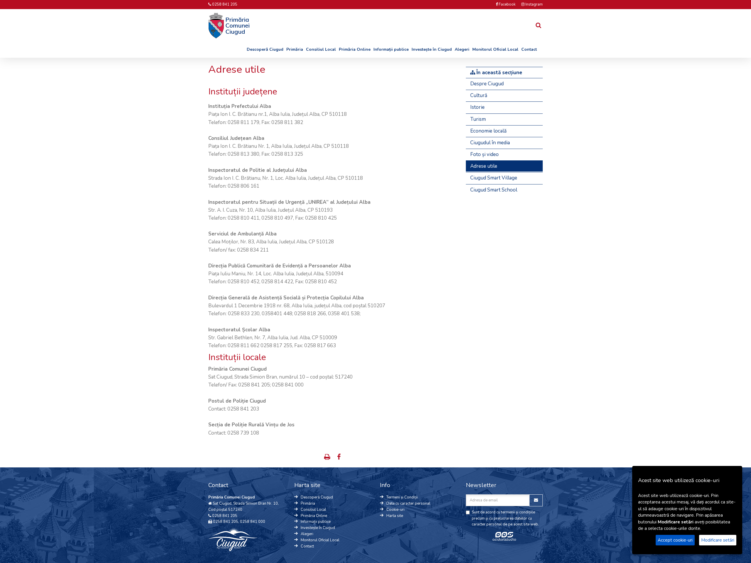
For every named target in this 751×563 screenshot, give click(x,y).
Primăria (294, 49)
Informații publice (391, 49)
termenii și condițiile (518, 512)
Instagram (534, 4)
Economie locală (488, 131)
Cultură (478, 95)
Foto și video (484, 154)
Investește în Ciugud (432, 49)
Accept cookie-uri (675, 540)
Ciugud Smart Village (493, 177)
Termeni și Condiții (402, 497)
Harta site (394, 515)
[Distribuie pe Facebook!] (339, 457)
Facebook (506, 4)
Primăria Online (355, 49)
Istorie (477, 107)
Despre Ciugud (487, 83)
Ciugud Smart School (493, 189)
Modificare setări (717, 540)
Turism (478, 119)
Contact (529, 49)
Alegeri (462, 49)
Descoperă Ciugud (265, 49)
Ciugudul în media (490, 142)
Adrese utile (483, 166)
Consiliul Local (321, 49)
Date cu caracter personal (408, 503)
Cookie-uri (395, 509)
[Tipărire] (327, 457)
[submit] (536, 500)
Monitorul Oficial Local (495, 49)
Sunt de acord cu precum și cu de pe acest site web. (505, 518)
